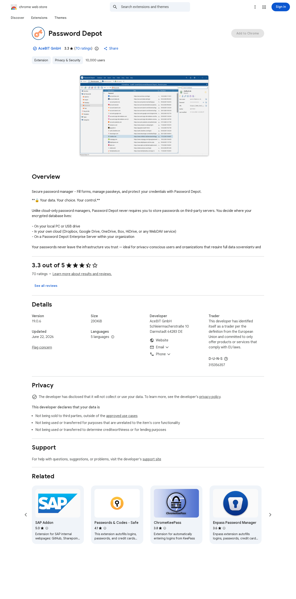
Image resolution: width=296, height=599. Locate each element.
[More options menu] (255, 7)
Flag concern (42, 347)
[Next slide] (270, 514)
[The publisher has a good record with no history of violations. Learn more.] (35, 48)
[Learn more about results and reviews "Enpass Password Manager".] (224, 528)
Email (160, 347)
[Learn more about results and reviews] (226, 358)
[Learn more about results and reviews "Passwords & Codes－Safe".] (104, 528)
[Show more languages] (112, 337)
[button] (264, 7)
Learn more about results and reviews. (82, 274)
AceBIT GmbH (49, 48)
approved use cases (122, 416)
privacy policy (209, 397)
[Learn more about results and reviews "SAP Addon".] (46, 528)
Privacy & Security (67, 60)
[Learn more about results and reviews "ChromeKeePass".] (164, 528)
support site (152, 459)
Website (162, 340)
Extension (41, 60)
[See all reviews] (46, 286)
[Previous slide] (25, 514)
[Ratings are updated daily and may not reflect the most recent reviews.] (96, 48)
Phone (161, 354)
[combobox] (155, 7)
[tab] (17, 18)
